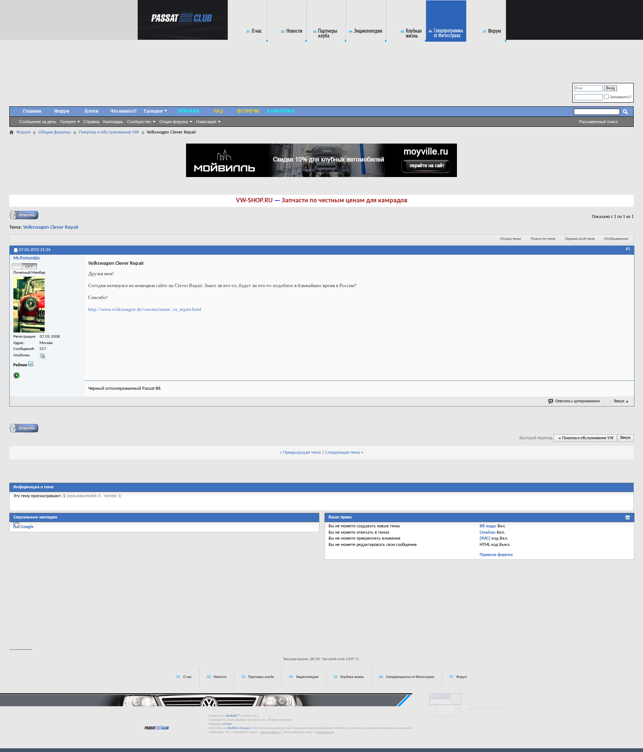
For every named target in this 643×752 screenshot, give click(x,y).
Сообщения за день (37, 121)
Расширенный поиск (598, 121)
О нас (187, 677)
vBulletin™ (232, 715)
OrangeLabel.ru (270, 732)
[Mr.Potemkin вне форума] (29, 304)
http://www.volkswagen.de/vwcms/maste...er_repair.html (144, 309)
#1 (628, 249)
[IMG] (485, 538)
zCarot (227, 724)
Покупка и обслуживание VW (109, 132)
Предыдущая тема (302, 452)
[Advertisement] (321, 620)
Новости (220, 677)
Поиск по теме (543, 239)
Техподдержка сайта (298, 732)
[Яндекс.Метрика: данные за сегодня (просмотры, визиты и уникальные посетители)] (484, 708)
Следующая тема (342, 452)
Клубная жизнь (352, 677)
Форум (61, 111)
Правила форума (496, 555)
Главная (32, 111)
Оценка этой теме (580, 239)
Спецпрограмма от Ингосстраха (410, 677)
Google (26, 527)
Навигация (206, 121)
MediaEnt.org (325, 732)
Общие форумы (54, 132)
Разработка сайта (245, 732)
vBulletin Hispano (239, 728)
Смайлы (488, 532)
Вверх (621, 401)
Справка (91, 121)
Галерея (68, 121)
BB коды (488, 526)
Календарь (113, 121)
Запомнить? (620, 97)
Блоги (91, 111)
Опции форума (173, 121)
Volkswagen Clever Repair (51, 227)
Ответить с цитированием (577, 401)
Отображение (616, 239)
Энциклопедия (307, 677)
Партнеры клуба (261, 677)
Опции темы (510, 239)
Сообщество (139, 121)
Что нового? (123, 111)
